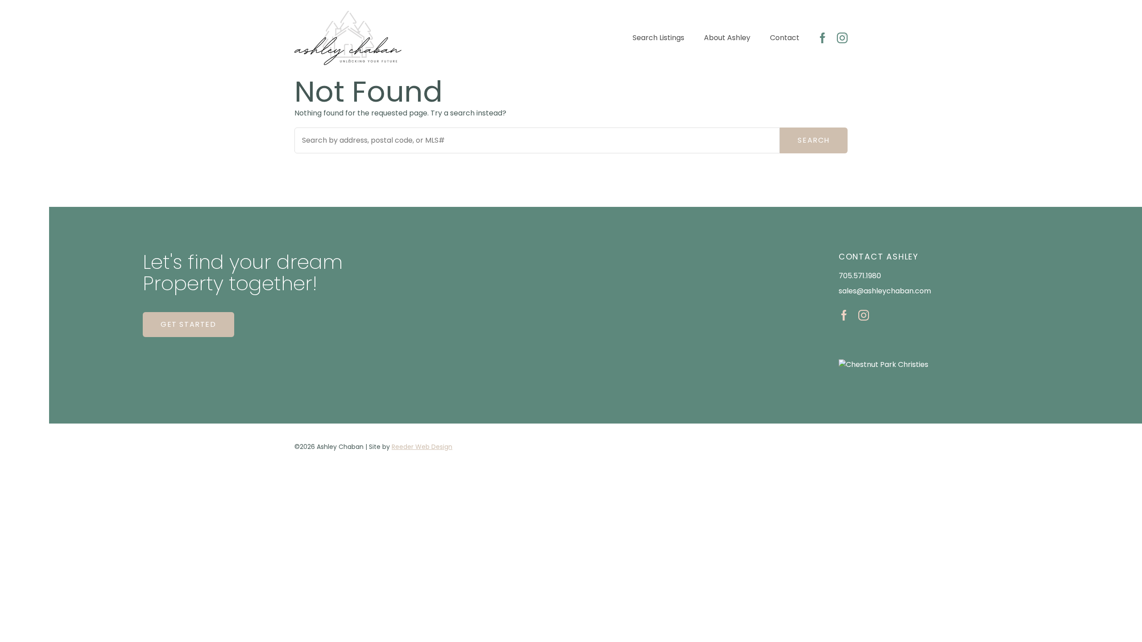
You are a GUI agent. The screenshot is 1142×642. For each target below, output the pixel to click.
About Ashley (727, 38)
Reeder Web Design (422, 446)
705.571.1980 (860, 276)
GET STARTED (188, 324)
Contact (784, 38)
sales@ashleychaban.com (885, 291)
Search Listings (658, 38)
